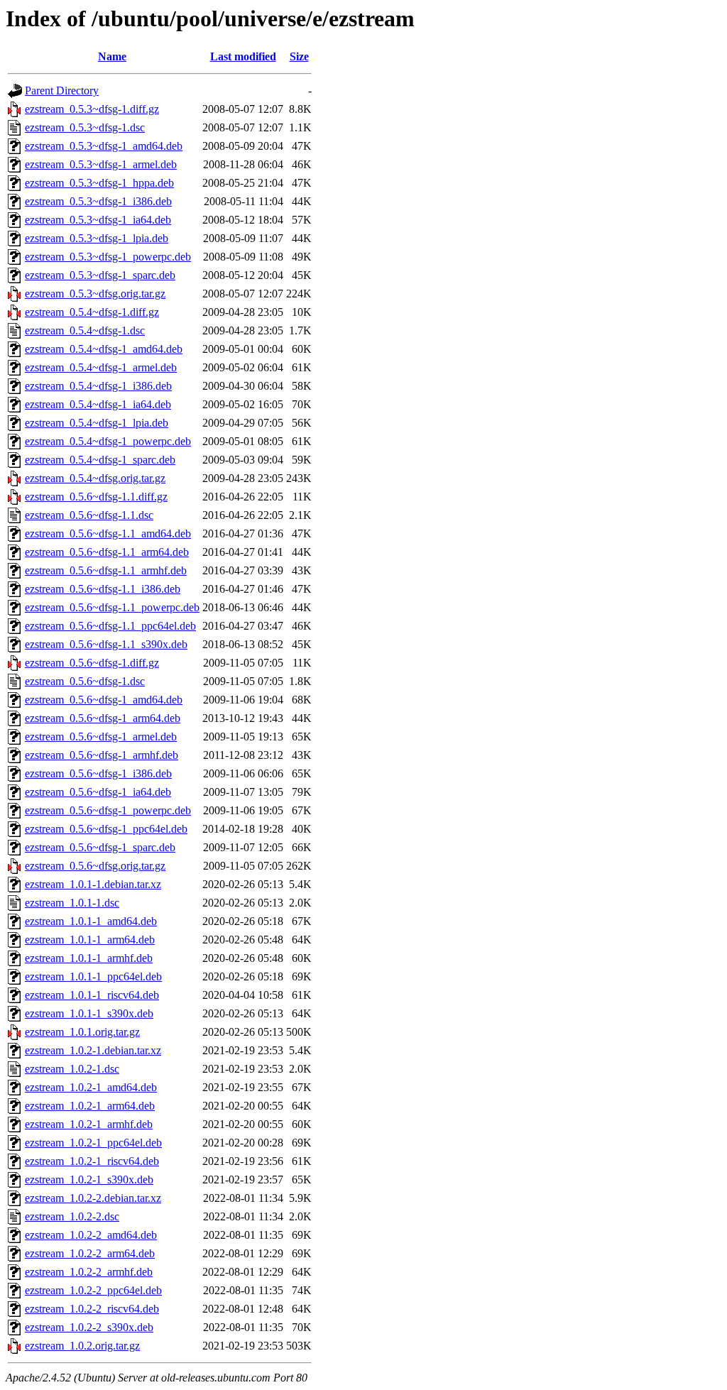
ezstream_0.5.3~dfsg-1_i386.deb (98, 201)
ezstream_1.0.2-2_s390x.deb (89, 1327)
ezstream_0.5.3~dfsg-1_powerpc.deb (108, 257)
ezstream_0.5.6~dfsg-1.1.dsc (89, 515)
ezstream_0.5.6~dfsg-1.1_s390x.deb (106, 644)
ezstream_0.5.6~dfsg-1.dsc (85, 681)
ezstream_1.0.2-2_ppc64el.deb (93, 1290)
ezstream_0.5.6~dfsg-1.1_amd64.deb (108, 533)
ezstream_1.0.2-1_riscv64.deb (92, 1161)
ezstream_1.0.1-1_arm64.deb (90, 940)
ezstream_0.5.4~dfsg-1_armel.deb (101, 367)
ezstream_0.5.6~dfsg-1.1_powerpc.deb (112, 607)
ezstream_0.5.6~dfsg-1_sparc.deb (100, 847)
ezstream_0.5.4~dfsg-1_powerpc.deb (108, 441)
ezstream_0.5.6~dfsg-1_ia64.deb (98, 792)
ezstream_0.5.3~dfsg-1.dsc (85, 127)
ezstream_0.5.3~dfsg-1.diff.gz (92, 109)
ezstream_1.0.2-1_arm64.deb (90, 1106)
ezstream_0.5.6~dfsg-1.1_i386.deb (102, 589)
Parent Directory (62, 90)
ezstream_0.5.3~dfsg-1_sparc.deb (100, 275)
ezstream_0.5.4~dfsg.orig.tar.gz (95, 478)
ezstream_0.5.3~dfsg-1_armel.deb (101, 164)
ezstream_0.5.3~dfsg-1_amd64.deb (103, 146)
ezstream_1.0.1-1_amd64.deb (91, 921)
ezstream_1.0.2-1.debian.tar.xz (93, 1050)
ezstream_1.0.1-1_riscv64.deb (92, 995)
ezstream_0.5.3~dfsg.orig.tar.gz (95, 294)
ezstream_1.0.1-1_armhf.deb (89, 958)
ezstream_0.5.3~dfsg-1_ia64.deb (98, 220)
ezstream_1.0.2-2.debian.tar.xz (93, 1198)
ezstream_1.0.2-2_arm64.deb (90, 1253)
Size (299, 56)
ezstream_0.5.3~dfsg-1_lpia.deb (96, 238)
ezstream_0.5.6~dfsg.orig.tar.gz (95, 866)
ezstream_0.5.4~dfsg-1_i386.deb (98, 386)
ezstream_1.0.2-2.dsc (72, 1216)
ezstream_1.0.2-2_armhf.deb (89, 1272)
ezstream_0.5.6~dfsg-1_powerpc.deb (108, 810)
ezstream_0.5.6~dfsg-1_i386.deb (98, 773)
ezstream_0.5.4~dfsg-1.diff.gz (92, 312)
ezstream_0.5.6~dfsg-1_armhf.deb (101, 755)
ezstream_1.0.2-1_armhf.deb (89, 1124)
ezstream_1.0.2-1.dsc (72, 1069)
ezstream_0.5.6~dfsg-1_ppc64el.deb (106, 829)
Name (112, 56)
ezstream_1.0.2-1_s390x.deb (89, 1179)
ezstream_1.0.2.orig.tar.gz (82, 1346)
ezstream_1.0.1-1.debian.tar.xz (93, 884)
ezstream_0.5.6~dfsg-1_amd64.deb (103, 700)
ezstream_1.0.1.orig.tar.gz (82, 1032)
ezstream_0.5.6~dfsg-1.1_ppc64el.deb (110, 626)
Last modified (243, 56)
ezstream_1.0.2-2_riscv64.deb (92, 1309)
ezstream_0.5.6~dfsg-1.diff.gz (92, 663)
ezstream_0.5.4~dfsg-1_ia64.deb (98, 404)
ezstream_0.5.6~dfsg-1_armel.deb (101, 736)
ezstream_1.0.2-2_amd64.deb (91, 1235)
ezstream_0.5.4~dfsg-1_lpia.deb (96, 423)
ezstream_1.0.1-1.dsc (72, 903)
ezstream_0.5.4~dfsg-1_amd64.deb (103, 349)
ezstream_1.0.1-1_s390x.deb (89, 1013)
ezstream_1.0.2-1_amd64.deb (91, 1087)
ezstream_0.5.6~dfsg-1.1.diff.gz (96, 497)
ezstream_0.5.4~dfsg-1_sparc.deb (100, 460)
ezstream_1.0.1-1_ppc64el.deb (93, 976)
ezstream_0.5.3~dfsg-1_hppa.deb (99, 183)
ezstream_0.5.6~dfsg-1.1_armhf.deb (106, 570)
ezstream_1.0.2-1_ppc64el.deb (93, 1143)
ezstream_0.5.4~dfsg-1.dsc (85, 330)
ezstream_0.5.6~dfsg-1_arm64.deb (102, 718)
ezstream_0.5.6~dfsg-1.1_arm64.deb (107, 552)
